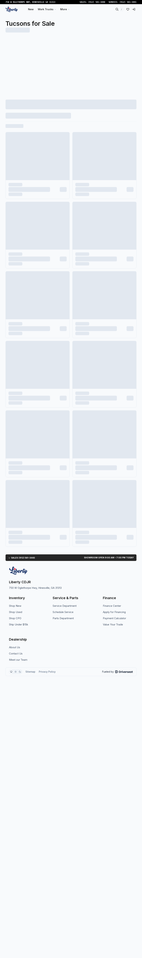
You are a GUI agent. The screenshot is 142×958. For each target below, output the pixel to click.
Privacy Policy (47, 671)
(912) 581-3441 (127, 2)
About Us (14, 647)
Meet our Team (18, 659)
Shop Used (15, 612)
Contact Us (16, 653)
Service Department (65, 605)
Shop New (15, 605)
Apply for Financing (114, 612)
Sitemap (30, 671)
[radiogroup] (15, 672)
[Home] (12, 9)
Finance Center (112, 605)
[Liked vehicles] (128, 9)
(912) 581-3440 (96, 2)
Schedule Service (63, 612)
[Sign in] (133, 9)
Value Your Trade (113, 624)
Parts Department (63, 618)
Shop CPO (15, 618)
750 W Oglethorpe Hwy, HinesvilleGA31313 (30, 2)
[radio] (11, 672)
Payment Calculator (114, 618)
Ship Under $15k (18, 624)
